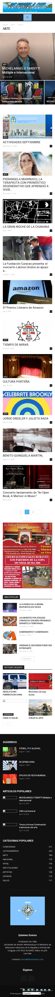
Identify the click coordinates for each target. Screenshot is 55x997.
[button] (51, 17)
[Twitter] (31, 978)
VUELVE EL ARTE (36, 718)
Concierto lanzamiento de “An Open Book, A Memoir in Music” (26, 494)
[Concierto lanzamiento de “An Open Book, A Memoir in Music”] (27, 477)
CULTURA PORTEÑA (16, 381)
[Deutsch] (33, 990)
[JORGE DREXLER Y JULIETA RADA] (27, 403)
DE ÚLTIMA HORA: (27, 762)
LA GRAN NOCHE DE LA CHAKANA (26, 226)
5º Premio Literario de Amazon (23, 307)
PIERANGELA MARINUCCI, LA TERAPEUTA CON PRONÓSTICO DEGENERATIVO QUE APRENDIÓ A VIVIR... (26, 184)
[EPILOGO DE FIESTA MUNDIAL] (10, 779)
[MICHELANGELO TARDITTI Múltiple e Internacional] (27, 56)
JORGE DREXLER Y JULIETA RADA (25, 418)
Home (5, 24)
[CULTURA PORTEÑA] (27, 366)
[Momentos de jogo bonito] (40, 681)
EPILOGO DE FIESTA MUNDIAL (32, 775)
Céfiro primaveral (27, 811)
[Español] (50, 990)
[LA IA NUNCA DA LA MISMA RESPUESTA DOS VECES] (10, 608)
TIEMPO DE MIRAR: (16, 344)
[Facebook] (24, 978)
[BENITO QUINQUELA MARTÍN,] (27, 440)
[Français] (29, 990)
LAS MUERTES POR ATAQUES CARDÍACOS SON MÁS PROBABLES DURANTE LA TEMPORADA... (35, 621)
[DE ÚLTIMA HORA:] (10, 765)
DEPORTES (33, 688)
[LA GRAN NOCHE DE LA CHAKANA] (27, 211)
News (22, 988)
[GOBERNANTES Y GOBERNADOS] (10, 635)
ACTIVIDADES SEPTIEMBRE (21, 142)
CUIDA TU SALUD (10, 718)
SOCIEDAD (7, 688)
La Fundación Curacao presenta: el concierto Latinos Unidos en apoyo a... (25, 267)
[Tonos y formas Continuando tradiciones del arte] (22, 97)
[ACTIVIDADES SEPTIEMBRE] (27, 127)
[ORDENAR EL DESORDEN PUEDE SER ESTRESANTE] (10, 649)
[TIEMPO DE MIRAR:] (27, 329)
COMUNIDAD (8, 714)
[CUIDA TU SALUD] (15, 707)
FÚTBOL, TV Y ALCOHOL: (30, 748)
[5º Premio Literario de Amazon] (27, 292)
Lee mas (27, 953)
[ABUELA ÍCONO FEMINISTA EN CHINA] (15, 681)
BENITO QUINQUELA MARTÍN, (23, 455)
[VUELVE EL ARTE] (40, 707)
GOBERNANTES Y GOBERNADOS (33, 632)
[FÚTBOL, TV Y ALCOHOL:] (10, 752)
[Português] (46, 990)
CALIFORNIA (8, 259)
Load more (26, 659)
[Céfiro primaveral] (10, 815)
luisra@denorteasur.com (32, 959)
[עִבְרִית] (38, 990)
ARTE (13, 24)
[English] (25, 990)
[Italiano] (42, 990)
